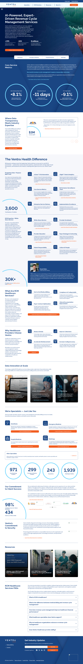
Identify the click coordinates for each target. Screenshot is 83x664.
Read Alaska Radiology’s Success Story (53, 128)
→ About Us (33, 352)
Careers (8, 647)
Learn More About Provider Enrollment (69, 227)
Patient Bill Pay (75, 1)
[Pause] (2, 9)
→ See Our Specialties (12, 148)
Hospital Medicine (50, 57)
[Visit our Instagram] (44, 650)
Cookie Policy (25, 660)
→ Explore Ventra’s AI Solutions (14, 50)
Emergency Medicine (34, 57)
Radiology (63, 57)
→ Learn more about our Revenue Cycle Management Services (44, 314)
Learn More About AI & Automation (42, 183)
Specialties (27, 5)
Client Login (67, 1)
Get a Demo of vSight (65, 182)
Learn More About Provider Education (43, 242)
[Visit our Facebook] (37, 650)
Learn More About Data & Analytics (68, 197)
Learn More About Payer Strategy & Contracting (68, 241)
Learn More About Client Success (42, 228)
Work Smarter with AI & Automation (41, 400)
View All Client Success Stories (35, 509)
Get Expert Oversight (63, 400)
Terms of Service (18, 660)
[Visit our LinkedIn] (42, 650)
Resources (48, 5)
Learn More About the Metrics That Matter (42, 198)
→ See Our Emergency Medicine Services (62, 431)
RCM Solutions (38, 5)
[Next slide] (76, 141)
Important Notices (40, 660)
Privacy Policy (32, 660)
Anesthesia (19, 57)
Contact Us (73, 5)
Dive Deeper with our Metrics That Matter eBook (38, 79)
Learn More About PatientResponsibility (40, 256)
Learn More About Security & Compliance (33, 537)
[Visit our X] (39, 650)
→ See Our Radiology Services (63, 446)
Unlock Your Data (12, 400)
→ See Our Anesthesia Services (24, 431)
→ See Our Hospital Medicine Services (25, 446)
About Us (58, 5)
